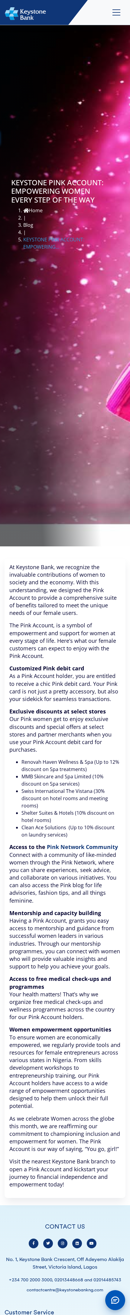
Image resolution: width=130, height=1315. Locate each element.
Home (36, 210)
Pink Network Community (82, 846)
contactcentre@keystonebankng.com (65, 1290)
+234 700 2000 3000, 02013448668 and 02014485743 (65, 1280)
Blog (28, 225)
